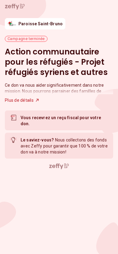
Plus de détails (19, 100)
